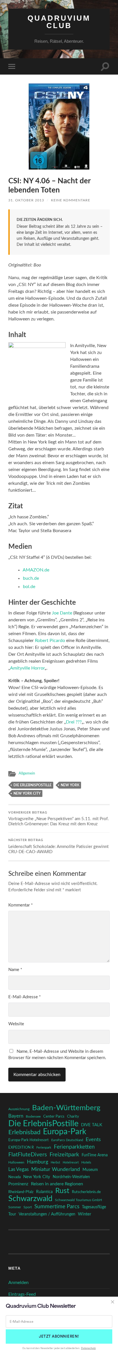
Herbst (55, 1162)
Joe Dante (62, 613)
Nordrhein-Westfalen (71, 1177)
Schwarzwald (30, 1198)
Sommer (14, 1207)
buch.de (31, 578)
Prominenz (18, 1184)
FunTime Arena (95, 1155)
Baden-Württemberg (66, 1107)
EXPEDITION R (21, 1147)
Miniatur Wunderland (55, 1169)
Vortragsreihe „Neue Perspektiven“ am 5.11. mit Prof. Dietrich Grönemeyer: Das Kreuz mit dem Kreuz (58, 818)
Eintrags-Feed (22, 1294)
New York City (27, 793)
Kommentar (20, 905)
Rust (62, 1191)
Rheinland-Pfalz (21, 1192)
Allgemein (27, 773)
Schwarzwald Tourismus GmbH (78, 1200)
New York (70, 785)
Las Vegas (18, 1169)
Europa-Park (64, 1132)
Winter (84, 1214)
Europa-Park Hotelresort (28, 1140)
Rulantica (44, 1192)
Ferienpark (43, 1147)
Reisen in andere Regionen (57, 1184)
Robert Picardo (50, 640)
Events (93, 1139)
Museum (90, 1170)
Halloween (16, 1162)
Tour (12, 1214)
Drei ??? (74, 722)
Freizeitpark (64, 1154)
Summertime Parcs (56, 1206)
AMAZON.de (36, 570)
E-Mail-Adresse (24, 997)
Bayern (15, 1116)
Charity (73, 1116)
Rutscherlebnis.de (86, 1192)
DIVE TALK (91, 1125)
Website (16, 1024)
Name (15, 970)
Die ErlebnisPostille (32, 785)
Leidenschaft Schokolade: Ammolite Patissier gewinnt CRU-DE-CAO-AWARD (58, 846)
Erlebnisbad (24, 1132)
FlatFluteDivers (27, 1154)
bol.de (29, 586)
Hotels (86, 1162)
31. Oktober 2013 (26, 200)
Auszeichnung (19, 1109)
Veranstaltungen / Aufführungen (47, 1214)
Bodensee (33, 1116)
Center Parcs (53, 1116)
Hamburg (37, 1162)
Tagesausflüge (94, 1207)
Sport (27, 1207)
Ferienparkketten (74, 1147)
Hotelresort (71, 1162)
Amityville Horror (27, 668)
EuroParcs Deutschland (67, 1140)
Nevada (14, 1177)
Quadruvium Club (59, 22)
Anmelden (18, 1282)
